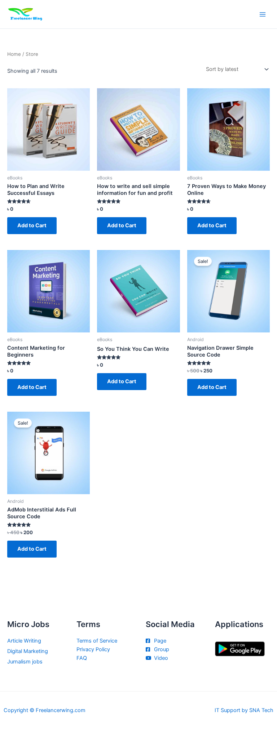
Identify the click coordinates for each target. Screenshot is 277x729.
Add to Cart (32, 225)
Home (14, 54)
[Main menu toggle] (262, 14)
